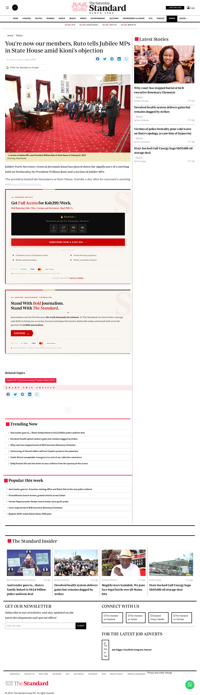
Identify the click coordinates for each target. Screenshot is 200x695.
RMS (104, 674)
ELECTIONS (114, 19)
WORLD (62, 19)
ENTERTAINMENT (98, 19)
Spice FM (111, 25)
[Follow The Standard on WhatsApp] (189, 684)
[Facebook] (114, 617)
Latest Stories (154, 39)
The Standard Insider (34, 541)
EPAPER (172, 19)
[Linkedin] (159, 617)
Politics (19, 36)
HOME (15, 19)
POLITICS (38, 19)
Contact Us (29, 674)
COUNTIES (27, 19)
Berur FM (129, 25)
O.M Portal (79, 674)
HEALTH (72, 19)
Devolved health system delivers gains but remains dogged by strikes (76, 589)
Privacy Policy (116, 674)
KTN (150, 19)
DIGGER (183, 19)
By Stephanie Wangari (16, 60)
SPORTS (83, 19)
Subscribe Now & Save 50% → (68, 242)
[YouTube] (183, 617)
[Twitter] (137, 617)
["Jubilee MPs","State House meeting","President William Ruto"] (30, 380)
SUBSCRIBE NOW (175, 8)
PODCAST (160, 19)
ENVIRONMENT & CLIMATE (134, 19)
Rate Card (43, 674)
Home (10, 36)
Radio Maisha (90, 25)
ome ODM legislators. (27, 184)
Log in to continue (76, 278)
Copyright (93, 674)
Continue (21, 333)
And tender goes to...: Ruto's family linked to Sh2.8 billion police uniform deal (26, 589)
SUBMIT (81, 626)
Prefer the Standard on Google (24, 67)
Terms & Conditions (136, 674)
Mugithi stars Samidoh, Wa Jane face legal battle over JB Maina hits (123, 589)
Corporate (15, 674)
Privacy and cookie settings (159, 673)
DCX (67, 674)
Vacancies (56, 674)
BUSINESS (50, 19)
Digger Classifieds (125, 650)
